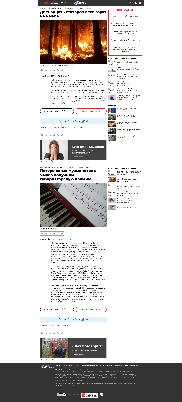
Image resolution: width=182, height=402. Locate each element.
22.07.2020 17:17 (45, 8)
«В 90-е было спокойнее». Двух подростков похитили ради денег (128, 68)
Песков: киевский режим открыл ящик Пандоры (127, 109)
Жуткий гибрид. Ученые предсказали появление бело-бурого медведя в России (129, 62)
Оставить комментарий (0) (91, 111)
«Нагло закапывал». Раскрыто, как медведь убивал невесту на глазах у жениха (129, 186)
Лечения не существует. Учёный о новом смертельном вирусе (128, 206)
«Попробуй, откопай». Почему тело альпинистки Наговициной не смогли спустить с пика (129, 97)
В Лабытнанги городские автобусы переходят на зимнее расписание (125, 16)
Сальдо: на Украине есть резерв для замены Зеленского (129, 129)
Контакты (109, 366)
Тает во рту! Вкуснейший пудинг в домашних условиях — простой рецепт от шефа (128, 179)
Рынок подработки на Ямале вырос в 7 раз (125, 41)
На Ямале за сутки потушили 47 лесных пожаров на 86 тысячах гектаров (125, 49)
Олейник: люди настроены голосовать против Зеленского (127, 115)
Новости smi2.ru (47, 161)
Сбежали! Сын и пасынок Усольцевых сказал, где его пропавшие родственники (129, 83)
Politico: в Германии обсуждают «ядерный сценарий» (127, 122)
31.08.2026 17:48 (45, 167)
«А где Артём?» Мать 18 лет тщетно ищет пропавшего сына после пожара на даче (128, 90)
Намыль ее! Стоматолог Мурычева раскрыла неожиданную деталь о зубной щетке (128, 76)
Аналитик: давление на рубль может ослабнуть (129, 136)
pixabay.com (72, 65)
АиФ (56, 228)
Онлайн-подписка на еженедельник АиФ (90, 366)
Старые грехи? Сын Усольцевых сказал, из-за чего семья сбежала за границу (129, 193)
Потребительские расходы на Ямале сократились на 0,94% (125, 32)
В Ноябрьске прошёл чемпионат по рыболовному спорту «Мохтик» (125, 24)
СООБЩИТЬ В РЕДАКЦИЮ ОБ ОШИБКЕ (126, 366)
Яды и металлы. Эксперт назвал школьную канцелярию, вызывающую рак (127, 200)
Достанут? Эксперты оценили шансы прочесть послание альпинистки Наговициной (129, 172)
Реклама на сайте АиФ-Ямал (64, 366)
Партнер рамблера (74, 394)
